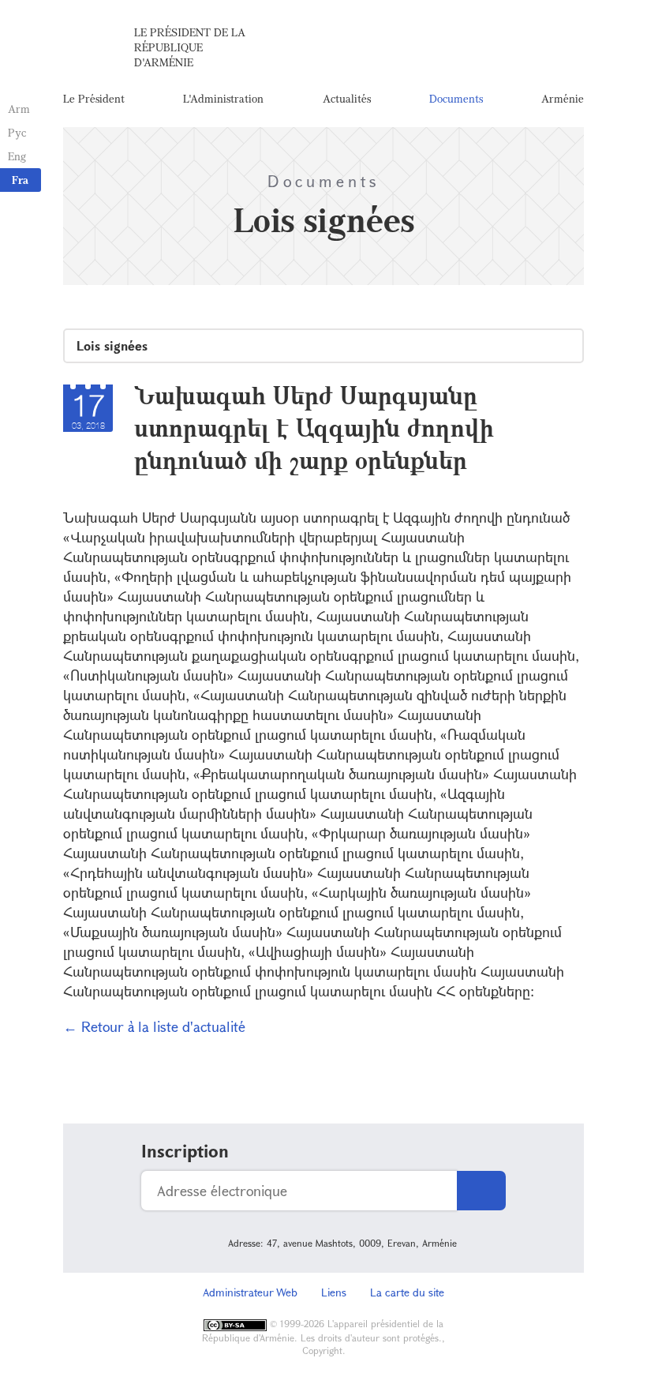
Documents (456, 98)
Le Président (94, 98)
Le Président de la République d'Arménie (189, 46)
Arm (19, 108)
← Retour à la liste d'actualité (154, 1026)
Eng (17, 155)
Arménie (562, 98)
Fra (20, 179)
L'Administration (223, 98)
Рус (17, 132)
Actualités (347, 98)
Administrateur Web (250, 1292)
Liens (333, 1292)
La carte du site (407, 1292)
